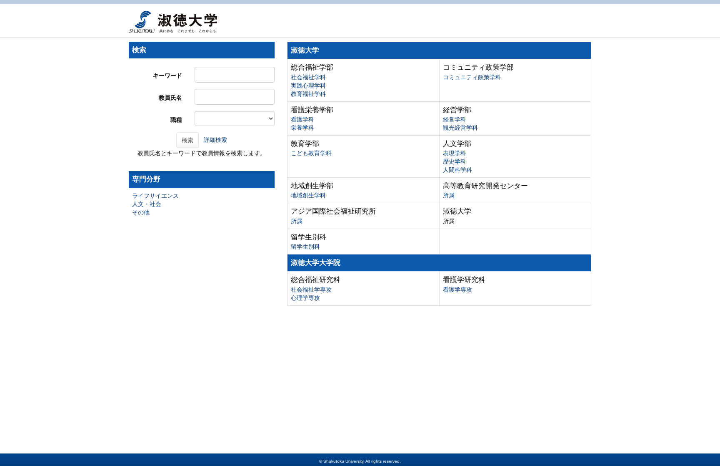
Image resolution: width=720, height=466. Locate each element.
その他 (141, 212)
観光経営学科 (460, 127)
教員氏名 (170, 97)
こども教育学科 (311, 153)
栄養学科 (302, 127)
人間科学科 (457, 169)
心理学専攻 (305, 298)
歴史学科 (454, 161)
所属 (449, 195)
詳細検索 (215, 139)
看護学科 (302, 119)
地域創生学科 (308, 195)
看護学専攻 (457, 289)
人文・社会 (146, 204)
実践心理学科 (308, 85)
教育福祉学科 (308, 94)
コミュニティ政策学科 (472, 77)
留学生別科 (305, 246)
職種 (176, 119)
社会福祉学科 (308, 77)
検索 (187, 140)
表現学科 (454, 153)
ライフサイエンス (155, 195)
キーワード (167, 75)
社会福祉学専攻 (311, 289)
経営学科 (454, 119)
